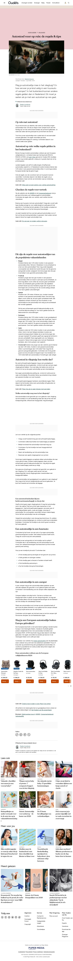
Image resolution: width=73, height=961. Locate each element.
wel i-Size (32, 157)
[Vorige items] (68, 686)
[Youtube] (12, 917)
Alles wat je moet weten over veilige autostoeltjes (38, 185)
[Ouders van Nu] (13, 2)
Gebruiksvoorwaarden (49, 951)
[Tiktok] (19, 917)
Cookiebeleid (21, 951)
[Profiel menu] (65, 3)
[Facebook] (6, 917)
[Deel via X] (28, 734)
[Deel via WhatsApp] (20, 734)
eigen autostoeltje (40, 641)
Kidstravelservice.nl (28, 714)
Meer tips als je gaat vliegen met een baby (36, 389)
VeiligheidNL (19, 716)
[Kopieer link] (16, 734)
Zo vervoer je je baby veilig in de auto (34, 221)
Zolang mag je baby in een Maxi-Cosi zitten (36, 704)
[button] (38, 951)
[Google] (2, 917)
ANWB (32, 193)
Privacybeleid (29, 951)
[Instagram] (9, 917)
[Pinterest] (16, 917)
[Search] (69, 3)
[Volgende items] (71, 686)
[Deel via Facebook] (24, 734)
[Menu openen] (4, 3)
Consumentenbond (44, 193)
